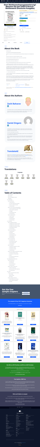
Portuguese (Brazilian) (6, 185)
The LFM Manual (17, 425)
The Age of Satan (7, 319)
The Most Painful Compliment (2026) (29, 421)
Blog (16, 434)
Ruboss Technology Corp (23, 442)
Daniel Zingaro (12, 28)
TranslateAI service (14, 154)
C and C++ (17, 84)
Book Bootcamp (7, 432)
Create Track (17, 419)
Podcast (33, 2)
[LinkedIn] (8, 106)
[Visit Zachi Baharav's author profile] (28, 101)
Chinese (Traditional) (12, 178)
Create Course (17, 418)
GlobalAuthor (26, 155)
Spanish (12, 184)
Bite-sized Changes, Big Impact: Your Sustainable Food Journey (20, 334)
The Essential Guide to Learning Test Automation (20, 318)
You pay (20, 22)
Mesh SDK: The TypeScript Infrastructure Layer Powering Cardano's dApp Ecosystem (33, 350)
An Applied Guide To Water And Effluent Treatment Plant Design (7, 333)
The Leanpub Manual (18, 424)
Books (6, 2)
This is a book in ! (24, 10)
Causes (17, 430)
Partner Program (17, 429)
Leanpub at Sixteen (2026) (28, 422)
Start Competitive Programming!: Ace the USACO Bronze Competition (23, 87)
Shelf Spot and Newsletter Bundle (9, 427)
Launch (36, 2)
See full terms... (20, 305)
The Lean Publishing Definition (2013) (30, 424)
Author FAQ (17, 422)
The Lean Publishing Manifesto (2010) (30, 425)
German (23, 178)
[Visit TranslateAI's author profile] (28, 149)
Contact (17, 435)
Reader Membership (29, 28)
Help (38, 2)
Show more (20, 360)
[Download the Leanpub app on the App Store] (20, 444)
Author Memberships (18, 416)
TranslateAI (12, 151)
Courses (11, 2)
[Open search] (32, 1)
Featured (2, 2)
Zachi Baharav (7, 28)
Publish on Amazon (8, 428)
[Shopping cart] (36, 1)
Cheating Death (33, 318)
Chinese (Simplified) (6, 178)
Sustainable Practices (7, 349)
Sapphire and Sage (33, 334)
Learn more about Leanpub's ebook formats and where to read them (20, 389)
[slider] (27, 18)
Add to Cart (24, 25)
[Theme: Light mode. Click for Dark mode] (34, 1)
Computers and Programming (21, 84)
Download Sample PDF (25, 292)
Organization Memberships (9, 435)
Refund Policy (27, 430)
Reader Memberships (28, 416)
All (4, 2)
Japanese (28, 178)
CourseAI (7, 424)
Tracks (14, 2)
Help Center (27, 418)
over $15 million (18, 372)
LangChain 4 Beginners (20, 350)
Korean (33, 178)
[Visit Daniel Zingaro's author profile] (28, 120)
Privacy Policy (27, 429)
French (17, 178)
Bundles (9, 2)
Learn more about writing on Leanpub (20, 374)
